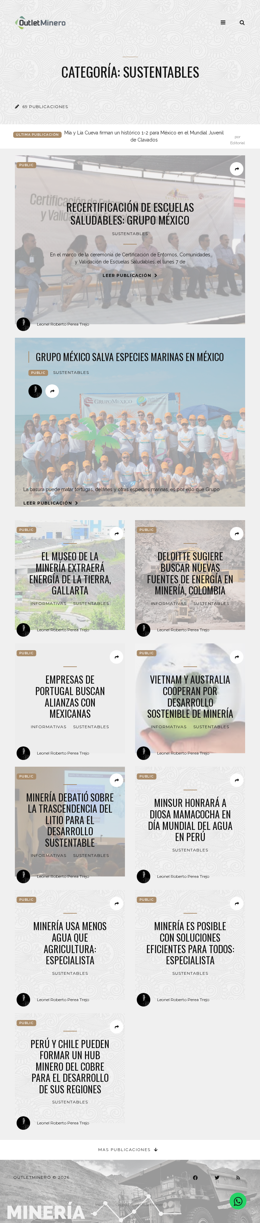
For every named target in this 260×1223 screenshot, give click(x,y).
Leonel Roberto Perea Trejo (63, 324)
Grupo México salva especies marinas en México (130, 357)
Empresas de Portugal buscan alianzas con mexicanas (70, 696)
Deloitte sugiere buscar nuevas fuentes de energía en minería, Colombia (190, 573)
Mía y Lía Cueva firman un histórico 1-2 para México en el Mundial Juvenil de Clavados (154, 137)
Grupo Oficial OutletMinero (140, 1204)
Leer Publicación (128, 275)
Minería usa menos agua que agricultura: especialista (70, 943)
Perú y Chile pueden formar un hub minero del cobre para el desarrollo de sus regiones (69, 1066)
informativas (48, 603)
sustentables (130, 233)
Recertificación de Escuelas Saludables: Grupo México (130, 214)
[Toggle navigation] (223, 22)
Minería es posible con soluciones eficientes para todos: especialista (190, 943)
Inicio (100, 1204)
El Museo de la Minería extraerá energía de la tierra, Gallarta (70, 573)
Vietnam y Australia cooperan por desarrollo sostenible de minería (190, 696)
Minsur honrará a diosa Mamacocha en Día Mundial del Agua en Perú (190, 819)
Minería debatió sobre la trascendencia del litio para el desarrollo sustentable (70, 820)
